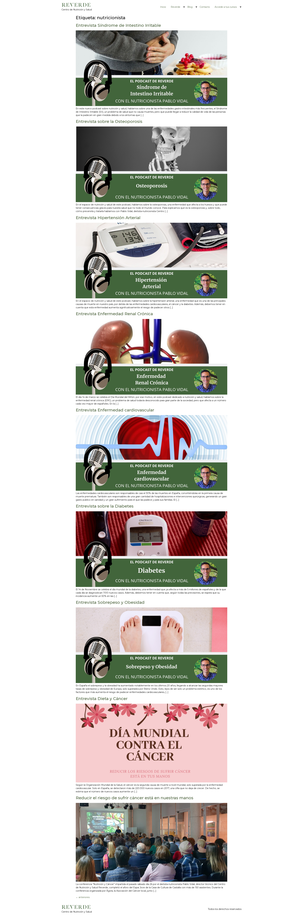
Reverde (175, 7)
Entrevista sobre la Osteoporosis (109, 121)
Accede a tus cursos (226, 7)
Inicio (163, 7)
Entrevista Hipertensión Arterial (108, 217)
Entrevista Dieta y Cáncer (102, 698)
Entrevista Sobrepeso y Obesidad (110, 602)
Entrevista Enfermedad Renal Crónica (114, 313)
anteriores (83, 897)
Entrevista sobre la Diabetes (105, 506)
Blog (190, 7)
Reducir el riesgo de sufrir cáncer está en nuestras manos (134, 797)
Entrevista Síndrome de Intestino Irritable (118, 25)
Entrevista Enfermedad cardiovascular (115, 410)
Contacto (205, 7)
